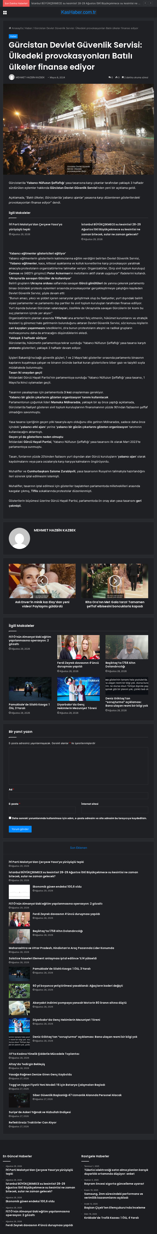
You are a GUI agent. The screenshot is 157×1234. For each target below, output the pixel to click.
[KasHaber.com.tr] (78, 12)
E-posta (14, 803)
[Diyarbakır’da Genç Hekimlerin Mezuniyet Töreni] (78, 689)
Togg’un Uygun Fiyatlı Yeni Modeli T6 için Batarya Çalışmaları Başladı (57, 1085)
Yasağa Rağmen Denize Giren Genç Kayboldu (40, 1074)
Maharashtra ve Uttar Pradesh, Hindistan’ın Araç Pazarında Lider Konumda (61, 948)
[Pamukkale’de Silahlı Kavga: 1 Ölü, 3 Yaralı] (30, 689)
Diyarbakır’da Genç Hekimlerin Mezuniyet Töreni (77, 706)
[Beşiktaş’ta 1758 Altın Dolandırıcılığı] (126, 647)
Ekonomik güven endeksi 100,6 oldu (52, 3)
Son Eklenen (78, 848)
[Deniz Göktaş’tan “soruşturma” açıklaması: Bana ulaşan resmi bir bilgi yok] (126, 686)
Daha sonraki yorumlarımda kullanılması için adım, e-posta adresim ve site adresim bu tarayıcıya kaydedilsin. (79, 818)
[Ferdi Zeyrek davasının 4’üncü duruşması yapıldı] (78, 647)
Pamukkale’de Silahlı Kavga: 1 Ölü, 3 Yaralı (29, 706)
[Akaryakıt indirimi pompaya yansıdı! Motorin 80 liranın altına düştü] (19, 1008)
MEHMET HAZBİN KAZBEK (55, 530)
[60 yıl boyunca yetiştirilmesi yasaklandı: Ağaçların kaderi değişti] (19, 991)
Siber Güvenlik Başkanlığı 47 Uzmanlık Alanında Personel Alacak (77, 1095)
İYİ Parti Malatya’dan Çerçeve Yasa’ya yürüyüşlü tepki (46, 862)
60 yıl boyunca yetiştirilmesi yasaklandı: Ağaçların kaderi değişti (78, 986)
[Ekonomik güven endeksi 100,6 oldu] (19, 892)
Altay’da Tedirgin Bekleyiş (27, 1064)
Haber (28, 28)
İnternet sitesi (89, 803)
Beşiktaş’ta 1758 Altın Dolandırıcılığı (120, 664)
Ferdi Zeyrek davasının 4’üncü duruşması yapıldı (78, 664)
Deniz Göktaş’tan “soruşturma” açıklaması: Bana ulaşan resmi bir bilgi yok (126, 702)
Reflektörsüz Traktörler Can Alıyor (32, 1122)
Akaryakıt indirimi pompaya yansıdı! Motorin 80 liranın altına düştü (80, 1003)
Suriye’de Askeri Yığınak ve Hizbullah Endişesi (40, 1112)
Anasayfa (17, 28)
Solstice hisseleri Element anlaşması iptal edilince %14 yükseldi (53, 958)
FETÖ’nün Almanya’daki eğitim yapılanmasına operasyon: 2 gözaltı (30, 640)
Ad (11, 789)
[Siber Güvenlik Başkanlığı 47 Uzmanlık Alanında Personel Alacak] (19, 1100)
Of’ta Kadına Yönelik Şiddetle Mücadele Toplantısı (44, 1054)
